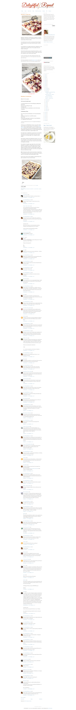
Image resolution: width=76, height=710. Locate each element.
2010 (45, 120)
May (46, 105)
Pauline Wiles (25, 278)
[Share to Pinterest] (25, 186)
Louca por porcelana (26, 232)
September (47, 99)
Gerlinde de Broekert (26, 378)
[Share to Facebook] (24, 186)
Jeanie (24, 294)
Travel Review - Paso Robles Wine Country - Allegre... (50, 93)
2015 (45, 113)
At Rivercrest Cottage (26, 559)
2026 (45, 74)
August (47, 101)
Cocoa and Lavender (26, 659)
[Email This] (21, 186)
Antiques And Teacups (26, 426)
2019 (45, 84)
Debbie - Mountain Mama (27, 485)
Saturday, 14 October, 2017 (28, 524)
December (47, 88)
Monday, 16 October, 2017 (28, 556)
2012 (45, 117)
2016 (45, 112)
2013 (45, 116)
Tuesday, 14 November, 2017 (29, 688)
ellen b (24, 574)
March (47, 107)
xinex (24, 249)
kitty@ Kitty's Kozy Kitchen (27, 307)
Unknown (24, 457)
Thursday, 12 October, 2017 (29, 197)
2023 (45, 78)
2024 (45, 77)
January (47, 110)
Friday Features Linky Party (34, 468)
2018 (45, 85)
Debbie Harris (25, 680)
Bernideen (24, 551)
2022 (45, 80)
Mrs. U (24, 237)
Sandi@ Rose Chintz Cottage (27, 371)
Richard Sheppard (25, 398)
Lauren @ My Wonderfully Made (28, 444)
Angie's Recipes (25, 194)
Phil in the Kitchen (26, 491)
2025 (45, 76)
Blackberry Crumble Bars (26, 14)
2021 (45, 81)
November (47, 89)
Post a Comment (23, 697)
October (47, 90)
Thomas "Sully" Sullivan (26, 205)
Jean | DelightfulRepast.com (27, 199)
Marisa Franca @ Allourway (27, 412)
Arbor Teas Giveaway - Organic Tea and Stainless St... (49, 95)
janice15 (24, 565)
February (47, 109)
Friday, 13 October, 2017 (28, 410)
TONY (24, 591)
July (46, 102)
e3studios (50, 708)
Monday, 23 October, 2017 (28, 661)
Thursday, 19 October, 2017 (29, 619)
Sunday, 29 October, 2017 (28, 673)
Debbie (24, 513)
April (46, 106)
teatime (22, 189)
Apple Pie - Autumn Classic (49, 98)
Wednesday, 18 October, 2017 (29, 605)
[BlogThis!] (22, 186)
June (46, 103)
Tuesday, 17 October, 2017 (28, 577)
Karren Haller (25, 464)
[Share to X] (23, 186)
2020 (45, 82)
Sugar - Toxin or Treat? (48, 125)
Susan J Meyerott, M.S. (26, 527)
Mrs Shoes (24, 316)
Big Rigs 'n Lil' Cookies (26, 669)
